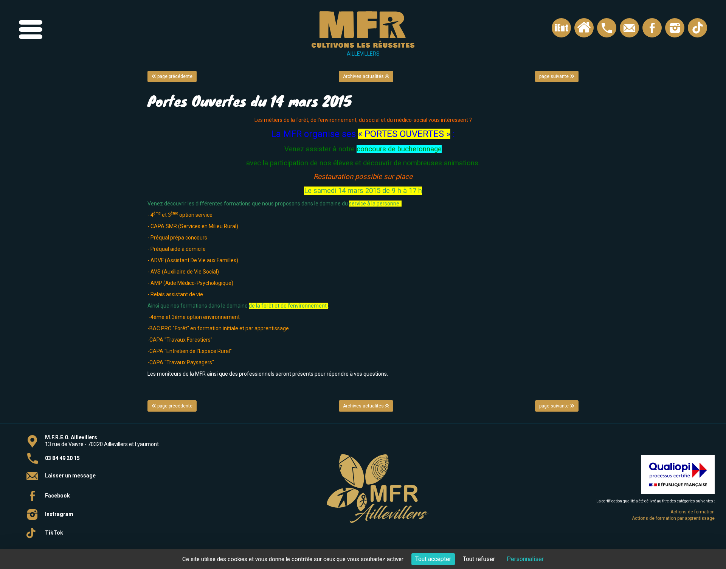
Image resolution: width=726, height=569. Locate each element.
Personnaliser (525, 559)
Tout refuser (479, 559)
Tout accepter (433, 559)
